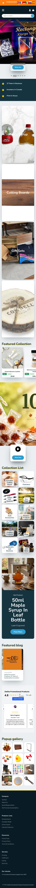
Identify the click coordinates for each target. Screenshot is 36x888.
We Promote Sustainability (10, 808)
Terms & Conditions (8, 844)
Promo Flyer (5, 838)
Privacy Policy (6, 841)
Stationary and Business (9, 545)
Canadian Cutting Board (9, 479)
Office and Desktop (9, 495)
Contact (4, 800)
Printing (4, 855)
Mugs (26, 529)
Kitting (4, 860)
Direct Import (6, 824)
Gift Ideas (26, 545)
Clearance (26, 479)
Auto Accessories (9, 512)
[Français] (21, 2)
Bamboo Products (26, 512)
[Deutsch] (24, 2)
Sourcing (4, 863)
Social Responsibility (8, 805)
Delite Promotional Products (15, 884)
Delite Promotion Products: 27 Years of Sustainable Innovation (12, 665)
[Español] (33, 2)
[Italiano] (27, 2)
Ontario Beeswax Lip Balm (12, 362)
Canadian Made (6, 822)
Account (30, 10)
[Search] (32, 15)
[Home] (11, 10)
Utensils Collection (7, 827)
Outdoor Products (9, 529)
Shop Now (18, 457)
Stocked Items (6, 819)
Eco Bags (26, 495)
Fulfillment (5, 858)
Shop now (18, 67)
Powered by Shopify (28, 884)
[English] (18, 2)
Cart (33, 10)
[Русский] (30, 2)
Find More (18, 632)
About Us (5, 802)
